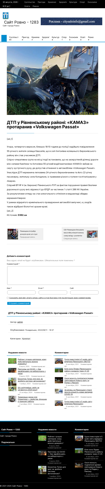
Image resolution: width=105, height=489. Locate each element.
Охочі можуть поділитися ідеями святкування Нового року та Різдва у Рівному (78, 380)
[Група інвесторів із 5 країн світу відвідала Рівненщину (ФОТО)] (59, 361)
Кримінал (52, 2)
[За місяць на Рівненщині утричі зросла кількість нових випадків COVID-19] (59, 391)
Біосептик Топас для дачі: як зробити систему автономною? (32, 380)
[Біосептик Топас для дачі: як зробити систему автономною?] (12, 382)
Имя (9, 288)
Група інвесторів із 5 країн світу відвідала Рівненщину (78, 402)
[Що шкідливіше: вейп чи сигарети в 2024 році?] (12, 388)
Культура (73, 2)
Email (41, 288)
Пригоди (41, 2)
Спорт (82, 2)
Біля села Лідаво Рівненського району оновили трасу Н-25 (77, 370)
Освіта (27, 6)
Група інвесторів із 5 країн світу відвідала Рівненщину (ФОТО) (78, 360)
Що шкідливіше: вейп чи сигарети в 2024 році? (28, 388)
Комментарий (13, 264)
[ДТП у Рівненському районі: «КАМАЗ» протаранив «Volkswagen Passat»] (52, 80)
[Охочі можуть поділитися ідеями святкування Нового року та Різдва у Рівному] (59, 380)
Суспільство (29, 2)
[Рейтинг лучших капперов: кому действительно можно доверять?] (12, 361)
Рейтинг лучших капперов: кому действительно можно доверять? (32, 361)
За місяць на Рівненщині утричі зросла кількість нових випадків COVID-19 (78, 392)
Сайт (72, 288)
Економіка (92, 2)
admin (20, 322)
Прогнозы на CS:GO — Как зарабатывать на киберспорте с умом (32, 371)
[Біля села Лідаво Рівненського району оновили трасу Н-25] (59, 370)
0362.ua (22, 215)
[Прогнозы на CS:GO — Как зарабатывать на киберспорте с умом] (12, 370)
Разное (36, 6)
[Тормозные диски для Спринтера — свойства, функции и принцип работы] (12, 399)
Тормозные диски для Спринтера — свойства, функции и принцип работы (32, 399)
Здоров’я (63, 2)
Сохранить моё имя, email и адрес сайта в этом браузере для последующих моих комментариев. (50, 298)
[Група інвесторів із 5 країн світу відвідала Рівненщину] (59, 403)
